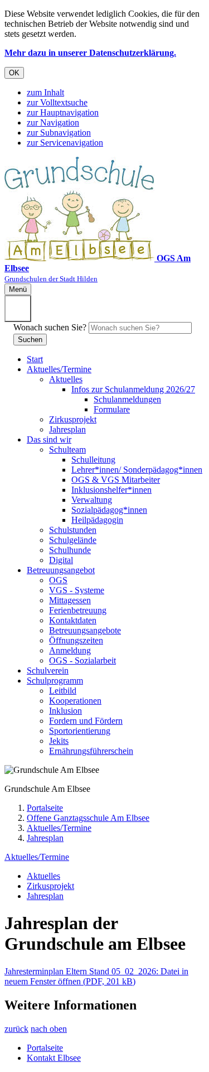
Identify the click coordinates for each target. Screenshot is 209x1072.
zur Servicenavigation (65, 142)
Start (35, 359)
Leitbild (62, 690)
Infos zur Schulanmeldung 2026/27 (133, 389)
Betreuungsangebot (61, 570)
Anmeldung (70, 650)
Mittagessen (70, 600)
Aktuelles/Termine (59, 369)
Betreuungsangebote (85, 630)
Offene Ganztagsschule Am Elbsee (88, 818)
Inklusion (65, 710)
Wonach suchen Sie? (49, 327)
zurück (16, 1028)
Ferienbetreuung (77, 610)
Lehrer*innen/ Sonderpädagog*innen (136, 469)
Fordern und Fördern (86, 720)
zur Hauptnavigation (63, 112)
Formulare (112, 409)
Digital (61, 560)
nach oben (49, 1028)
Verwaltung (91, 499)
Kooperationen (75, 700)
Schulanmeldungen (127, 399)
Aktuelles (65, 379)
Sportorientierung (79, 731)
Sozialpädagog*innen (109, 510)
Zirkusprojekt (72, 419)
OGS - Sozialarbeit (82, 660)
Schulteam (67, 449)
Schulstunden (72, 530)
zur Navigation (53, 122)
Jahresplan (67, 429)
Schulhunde (70, 550)
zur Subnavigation (59, 132)
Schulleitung (93, 459)
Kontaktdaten (72, 620)
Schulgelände (72, 540)
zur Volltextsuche (57, 102)
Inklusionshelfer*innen (111, 489)
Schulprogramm (55, 680)
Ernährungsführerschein (91, 751)
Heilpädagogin (97, 520)
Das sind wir (49, 439)
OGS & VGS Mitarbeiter (115, 479)
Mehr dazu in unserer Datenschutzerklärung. (90, 52)
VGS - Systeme (76, 590)
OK (14, 73)
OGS (58, 580)
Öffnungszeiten (76, 640)
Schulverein (48, 670)
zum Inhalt (45, 92)
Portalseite (45, 808)
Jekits (59, 741)
